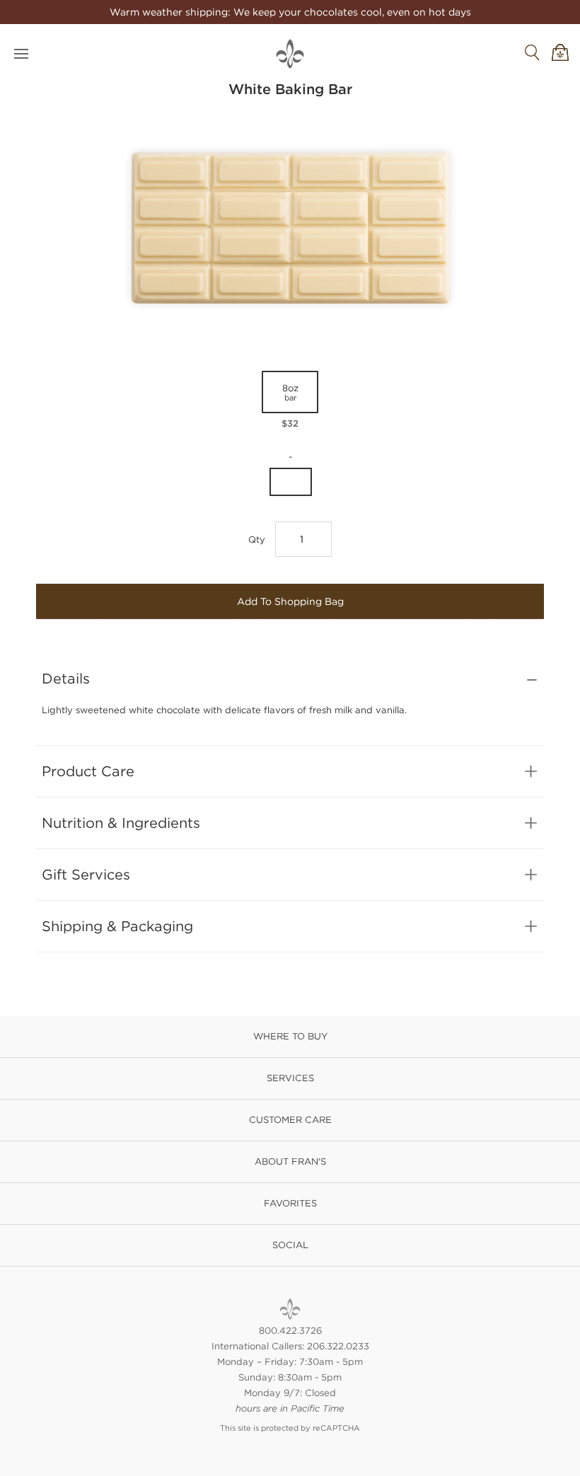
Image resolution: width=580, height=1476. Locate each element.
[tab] (290, 678)
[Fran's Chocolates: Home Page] (290, 1309)
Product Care (88, 771)
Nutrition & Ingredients (121, 822)
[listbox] (290, 404)
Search (531, 52)
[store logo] (290, 53)
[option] (290, 400)
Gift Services (86, 874)
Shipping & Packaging (117, 926)
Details (66, 678)
